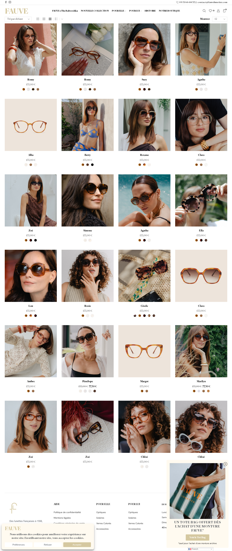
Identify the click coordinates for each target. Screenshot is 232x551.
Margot (144, 381)
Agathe (201, 80)
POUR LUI (134, 11)
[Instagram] (10, 2)
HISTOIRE (150, 11)
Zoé (31, 231)
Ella (201, 231)
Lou (31, 306)
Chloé (144, 457)
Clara (201, 155)
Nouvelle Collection (95, 11)
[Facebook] (6, 2)
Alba (30, 155)
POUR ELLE (118, 11)
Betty (88, 155)
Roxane (144, 155)
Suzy (144, 80)
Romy (30, 80)
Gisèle (144, 306)
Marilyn (201, 381)
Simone (87, 231)
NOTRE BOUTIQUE (169, 11)
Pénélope (87, 381)
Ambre (31, 381)
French (194, 549)
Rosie (87, 306)
